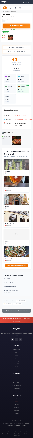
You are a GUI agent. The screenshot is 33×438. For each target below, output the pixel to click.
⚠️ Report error (7, 303)
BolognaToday (10, 425)
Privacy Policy (16, 382)
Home (3, 11)
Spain (16, 358)
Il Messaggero (12, 423)
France (16, 355)
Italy (16, 352)
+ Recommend (6, 32)
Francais (16, 407)
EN (20, 2)
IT (17, 2)
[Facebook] (12, 339)
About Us (16, 377)
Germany (16, 361)
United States (16, 363)
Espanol (16, 404)
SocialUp (24, 425)
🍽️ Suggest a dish (21, 300)
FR (25, 2)
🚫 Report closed (17, 303)
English (16, 401)
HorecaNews (20, 423)
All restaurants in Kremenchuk (11, 290)
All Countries (16, 349)
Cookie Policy (16, 388)
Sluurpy (16, 366)
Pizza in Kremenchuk (9, 282)
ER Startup (18, 425)
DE (28, 2)
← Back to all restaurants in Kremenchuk (16, 311)
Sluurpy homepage (8, 292)
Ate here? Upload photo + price (17, 47)
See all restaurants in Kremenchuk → (16, 265)
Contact (16, 380)
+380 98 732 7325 (20, 115)
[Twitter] (20, 339)
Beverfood (27, 423)
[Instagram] (16, 339)
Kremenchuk (8, 11)
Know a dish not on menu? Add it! (17, 51)
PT (31, 2)
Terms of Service (16, 385)
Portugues (16, 413)
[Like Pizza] (4, 37)
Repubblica (5, 423)
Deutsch (16, 410)
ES (23, 2)
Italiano (16, 399)
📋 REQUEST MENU (16, 26)
